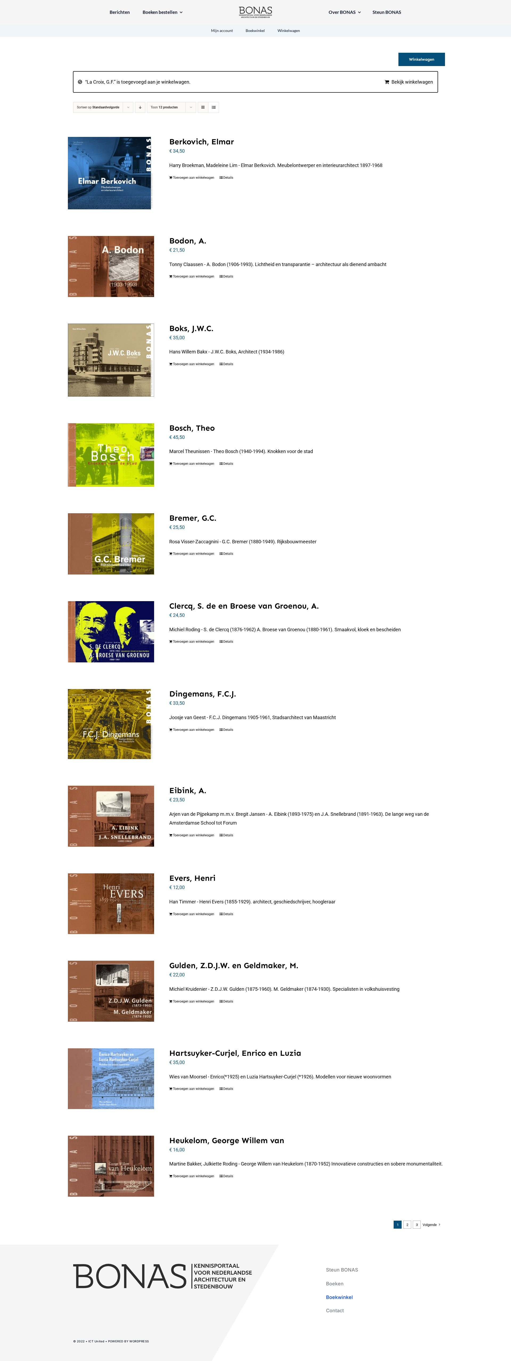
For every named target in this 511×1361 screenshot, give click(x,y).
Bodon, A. (187, 241)
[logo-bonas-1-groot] (255, 9)
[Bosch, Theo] (111, 455)
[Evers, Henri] (111, 903)
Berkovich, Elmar (201, 141)
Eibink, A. (187, 790)
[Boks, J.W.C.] (111, 360)
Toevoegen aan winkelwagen (193, 178)
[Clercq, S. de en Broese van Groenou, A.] (111, 631)
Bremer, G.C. (192, 518)
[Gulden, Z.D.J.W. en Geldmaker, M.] (111, 991)
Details (228, 178)
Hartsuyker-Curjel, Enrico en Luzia (235, 1053)
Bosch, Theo (192, 428)
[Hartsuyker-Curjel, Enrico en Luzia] (111, 1078)
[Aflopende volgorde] (140, 107)
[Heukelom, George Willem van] (111, 1166)
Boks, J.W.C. (191, 328)
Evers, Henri (192, 878)
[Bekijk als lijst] (213, 107)
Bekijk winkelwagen (412, 82)
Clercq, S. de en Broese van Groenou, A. (244, 606)
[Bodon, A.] (111, 266)
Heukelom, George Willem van (226, 1140)
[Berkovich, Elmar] (111, 173)
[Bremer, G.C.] (111, 543)
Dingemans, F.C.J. (202, 694)
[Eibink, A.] (111, 816)
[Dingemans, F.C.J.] (111, 724)
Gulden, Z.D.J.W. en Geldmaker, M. (233, 965)
